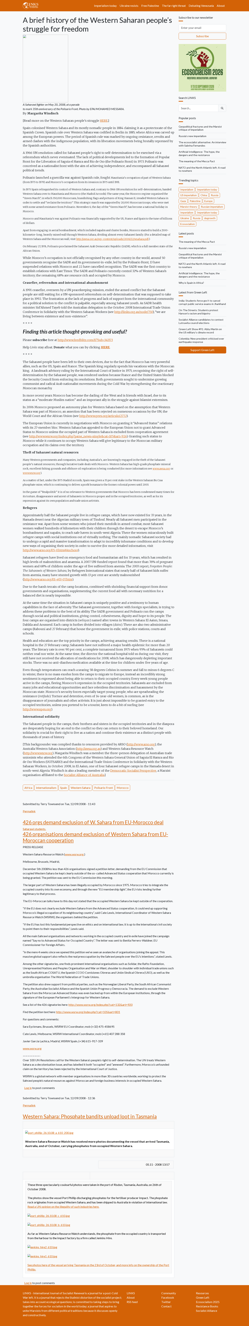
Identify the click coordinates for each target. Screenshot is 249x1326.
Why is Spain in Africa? (191, 282)
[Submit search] (222, 108)
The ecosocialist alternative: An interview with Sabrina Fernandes (202, 144)
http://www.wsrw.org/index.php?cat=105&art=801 (88, 1012)
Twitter (166, 1302)
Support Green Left (202, 350)
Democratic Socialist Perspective (133, 770)
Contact (166, 1306)
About (221, 5)
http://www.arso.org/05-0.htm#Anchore (50, 550)
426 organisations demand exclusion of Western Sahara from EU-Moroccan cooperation (95, 837)
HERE (104, 120)
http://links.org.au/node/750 (133, 312)
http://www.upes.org (37, 709)
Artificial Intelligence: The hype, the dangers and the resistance (199, 153)
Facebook (167, 1297)
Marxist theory (188, 206)
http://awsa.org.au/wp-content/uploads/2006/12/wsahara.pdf (112, 239)
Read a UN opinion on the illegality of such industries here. (63, 1206)
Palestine (195, 201)
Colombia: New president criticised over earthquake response (201, 340)
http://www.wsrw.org (38, 753)
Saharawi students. (34, 829)
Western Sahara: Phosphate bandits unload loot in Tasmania (90, 1116)
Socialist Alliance (206, 1310)
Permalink (29, 811)
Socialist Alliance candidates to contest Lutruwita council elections (201, 321)
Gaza (183, 201)
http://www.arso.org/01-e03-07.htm (48, 579)
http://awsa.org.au (88, 748)
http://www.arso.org (141, 744)
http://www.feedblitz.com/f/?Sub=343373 (85, 340)
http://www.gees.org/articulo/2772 (103, 416)
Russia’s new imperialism (192, 136)
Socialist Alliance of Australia (84, 775)
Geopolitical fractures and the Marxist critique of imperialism (200, 128)
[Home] (32, 5)
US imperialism (188, 195)
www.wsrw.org (31, 473)
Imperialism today (105, 5)
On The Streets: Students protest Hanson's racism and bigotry (198, 312)
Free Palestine (150, 5)
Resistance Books (207, 1306)
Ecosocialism (187, 224)
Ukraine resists (129, 5)
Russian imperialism (212, 206)
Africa (28, 787)
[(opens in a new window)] (49, 1132)
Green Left (202, 1297)
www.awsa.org (161, 468)
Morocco (123, 787)
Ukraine (184, 218)
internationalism (46, 787)
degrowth (209, 218)
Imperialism (186, 189)
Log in (28, 1088)
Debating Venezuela (201, 5)
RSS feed (132, 1302)
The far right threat (174, 5)
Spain (63, 787)
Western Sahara (80, 787)
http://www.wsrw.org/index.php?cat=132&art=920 (101, 1004)
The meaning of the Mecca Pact (197, 161)
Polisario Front (103, 787)
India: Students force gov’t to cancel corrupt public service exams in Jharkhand (202, 302)
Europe (208, 201)
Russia (214, 195)
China (204, 195)
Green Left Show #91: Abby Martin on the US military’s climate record (200, 331)
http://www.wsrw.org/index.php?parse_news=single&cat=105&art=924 (78, 436)
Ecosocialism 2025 (207, 1302)
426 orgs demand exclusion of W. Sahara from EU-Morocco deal (93, 822)
